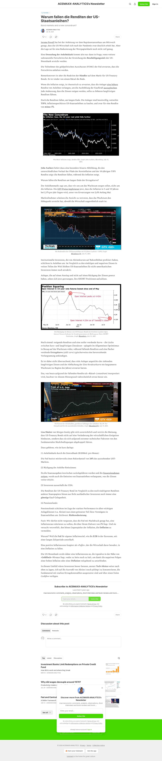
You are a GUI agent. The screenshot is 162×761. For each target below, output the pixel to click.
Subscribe (144, 4)
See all (45, 712)
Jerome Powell (47, 42)
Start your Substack (75, 751)
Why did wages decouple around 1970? (61, 682)
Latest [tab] (49, 658)
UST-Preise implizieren (68, 189)
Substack (70, 756)
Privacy (82, 745)
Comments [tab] (46, 631)
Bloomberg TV (76, 254)
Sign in (155, 4)
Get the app (91, 751)
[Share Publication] (135, 4)
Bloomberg (82, 336)
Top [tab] (43, 658)
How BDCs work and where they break (55, 670)
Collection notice (98, 745)
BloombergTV (94, 426)
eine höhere (112, 84)
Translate (45, 13)
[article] (81, 670)
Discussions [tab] (58, 658)
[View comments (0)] (51, 37)
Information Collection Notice (80, 723)
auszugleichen (110, 87)
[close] (102, 688)
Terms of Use (91, 721)
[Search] (130, 4)
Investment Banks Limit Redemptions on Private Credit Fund (68, 665)
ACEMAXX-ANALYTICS (53, 29)
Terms (89, 745)
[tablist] (50, 630)
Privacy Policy (97, 723)
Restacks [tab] (55, 631)
